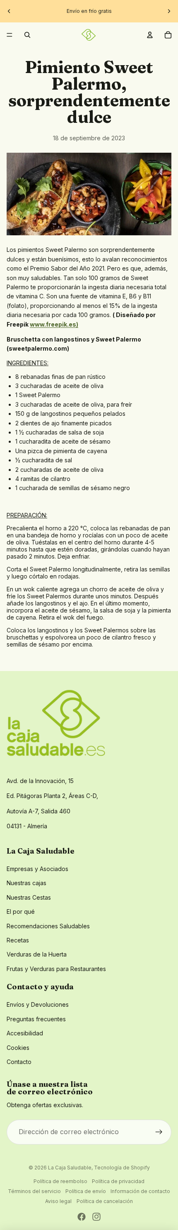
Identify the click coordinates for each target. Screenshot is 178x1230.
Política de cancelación (105, 1201)
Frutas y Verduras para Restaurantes (56, 968)
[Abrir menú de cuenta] (150, 35)
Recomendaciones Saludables (48, 926)
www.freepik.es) (54, 324)
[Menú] (9, 34)
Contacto (19, 1061)
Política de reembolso (60, 1181)
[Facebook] (82, 1217)
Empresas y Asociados (37, 868)
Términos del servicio (34, 1191)
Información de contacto (140, 1191)
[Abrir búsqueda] (27, 35)
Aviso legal (58, 1201)
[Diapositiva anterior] (9, 11)
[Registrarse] (159, 1132)
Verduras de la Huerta (37, 954)
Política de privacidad (118, 1181)
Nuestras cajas (26, 882)
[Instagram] (96, 1217)
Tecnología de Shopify (122, 1167)
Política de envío (85, 1191)
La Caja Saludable (69, 1167)
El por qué (21, 911)
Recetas (18, 940)
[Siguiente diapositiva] (169, 11)
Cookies (18, 1047)
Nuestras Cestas (29, 897)
